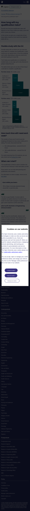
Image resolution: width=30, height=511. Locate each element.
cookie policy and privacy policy (13, 252)
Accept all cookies (11, 270)
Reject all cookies (11, 275)
